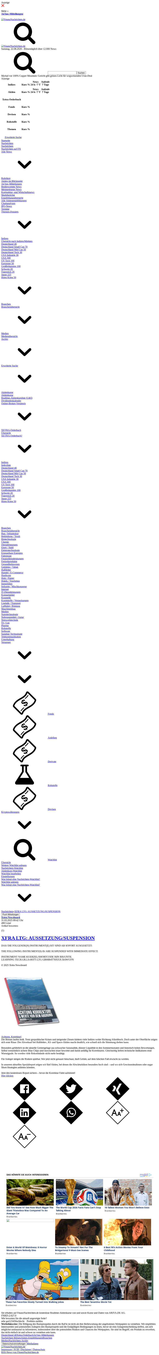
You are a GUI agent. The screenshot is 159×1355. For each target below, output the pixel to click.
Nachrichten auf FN (11, 149)
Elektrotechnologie (10, 550)
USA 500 (6, 258)
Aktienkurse (7, 392)
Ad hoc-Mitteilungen (12, 14)
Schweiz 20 (7, 269)
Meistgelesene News (11, 189)
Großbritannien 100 (10, 266)
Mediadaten (32, 1343)
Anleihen (52, 737)
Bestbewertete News (11, 186)
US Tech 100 (7, 260)
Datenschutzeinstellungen (14, 1344)
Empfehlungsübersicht (12, 198)
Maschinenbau (8, 609)
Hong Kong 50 (8, 277)
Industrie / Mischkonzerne (14, 586)
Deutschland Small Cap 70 (14, 246)
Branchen (6, 304)
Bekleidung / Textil (10, 536)
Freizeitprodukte (9, 561)
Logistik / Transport (10, 603)
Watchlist (52, 859)
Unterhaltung (7, 639)
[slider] (6, 928)
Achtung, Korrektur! (11, 1036)
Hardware (6, 575)
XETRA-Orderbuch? (11, 435)
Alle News (6, 151)
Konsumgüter (8, 595)
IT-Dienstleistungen (10, 592)
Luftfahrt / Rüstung (10, 606)
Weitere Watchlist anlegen (14, 865)
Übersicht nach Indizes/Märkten (16, 241)
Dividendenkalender (11, 400)
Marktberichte (8, 195)
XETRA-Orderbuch (11, 430)
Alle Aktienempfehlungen (14, 200)
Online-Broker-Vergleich (13, 403)
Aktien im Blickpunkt (12, 181)
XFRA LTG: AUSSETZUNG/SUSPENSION (48, 938)
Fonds (51, 713)
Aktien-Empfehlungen (32, 1338)
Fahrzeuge (6, 556)
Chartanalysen (8, 203)
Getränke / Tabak (9, 567)
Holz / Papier (7, 578)
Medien (5, 333)
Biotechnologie (8, 539)
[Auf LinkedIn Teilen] (24, 1123)
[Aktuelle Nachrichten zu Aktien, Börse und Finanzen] (13, 19)
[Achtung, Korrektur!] (30, 1034)
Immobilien (6, 583)
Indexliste (6, 465)
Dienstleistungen (9, 544)
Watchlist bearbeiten (11, 873)
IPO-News (6, 206)
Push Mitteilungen (10, 914)
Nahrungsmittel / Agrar (12, 617)
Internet (5, 589)
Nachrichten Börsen (11, 1338)
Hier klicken (7, 1075)
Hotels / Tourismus (10, 581)
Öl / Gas (5, 622)
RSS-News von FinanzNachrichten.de (20, 1352)
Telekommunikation (11, 636)
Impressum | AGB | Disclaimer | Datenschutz (23, 1349)
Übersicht (6, 433)
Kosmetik (6, 597)
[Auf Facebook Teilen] (24, 1099)
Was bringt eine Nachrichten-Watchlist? (20, 879)
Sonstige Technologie (11, 634)
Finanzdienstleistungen (12, 558)
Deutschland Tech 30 (11, 252)
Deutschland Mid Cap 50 (13, 249)
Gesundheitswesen (10, 564)
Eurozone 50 (7, 263)
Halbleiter (6, 569)
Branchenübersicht (10, 307)
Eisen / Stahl (7, 547)
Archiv (4, 339)
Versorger (6, 642)
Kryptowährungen (10, 812)
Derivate (52, 761)
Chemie (5, 542)
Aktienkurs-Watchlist (11, 871)
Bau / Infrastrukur (10, 533)
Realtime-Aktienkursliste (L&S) (16, 398)
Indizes (4, 238)
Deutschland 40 (9, 244)
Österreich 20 (7, 272)
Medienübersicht (9, 336)
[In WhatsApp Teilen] (71, 1123)
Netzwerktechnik (9, 620)
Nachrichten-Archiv (18, 1340)
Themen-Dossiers (9, 211)
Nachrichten (7, 143)
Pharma (5, 625)
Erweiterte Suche (13, 137)
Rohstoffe (6, 628)
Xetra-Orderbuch (25, 1335)
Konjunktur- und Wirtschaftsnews (17, 192)
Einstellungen (8, 876)
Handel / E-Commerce (12, 572)
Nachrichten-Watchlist (12, 868)
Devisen (52, 809)
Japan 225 (6, 274)
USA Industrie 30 (9, 255)
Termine (5, 209)
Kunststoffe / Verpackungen (15, 600)
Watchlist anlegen (9, 882)
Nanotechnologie (9, 614)
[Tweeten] (71, 1099)
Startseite (5, 140)
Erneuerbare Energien (12, 553)
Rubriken (5, 178)
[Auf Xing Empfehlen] (117, 1099)
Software (5, 631)
